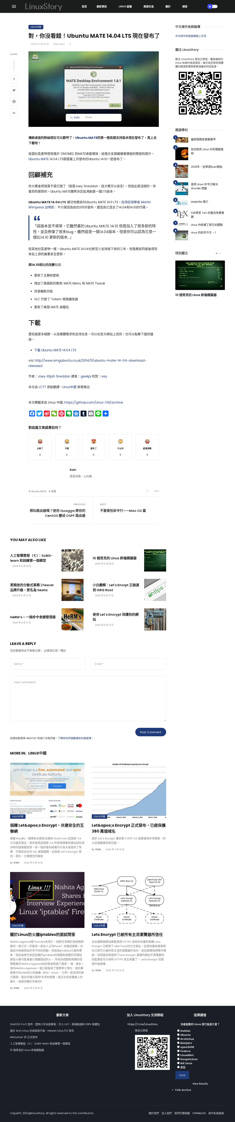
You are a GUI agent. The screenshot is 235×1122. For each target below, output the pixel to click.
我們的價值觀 (182, 1113)
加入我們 (167, 1113)
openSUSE (187, 1047)
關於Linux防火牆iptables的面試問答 (42, 934)
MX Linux (186, 1063)
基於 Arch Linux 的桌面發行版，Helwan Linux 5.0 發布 (42, 1031)
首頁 (84, 6)
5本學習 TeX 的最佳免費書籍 (207, 215)
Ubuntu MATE (86, 138)
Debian (185, 1031)
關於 (168, 6)
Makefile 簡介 (199, 202)
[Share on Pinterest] (14, 102)
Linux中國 (35, 27)
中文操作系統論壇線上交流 (190, 36)
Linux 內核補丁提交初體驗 (207, 225)
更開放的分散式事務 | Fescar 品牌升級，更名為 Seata (32, 587)
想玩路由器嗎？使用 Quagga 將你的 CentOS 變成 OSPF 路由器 (57, 513)
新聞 (53, 491)
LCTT (42, 387)
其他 (182, 1067)
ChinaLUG (199, 1113)
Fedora (185, 1051)
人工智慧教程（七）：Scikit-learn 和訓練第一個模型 (31, 558)
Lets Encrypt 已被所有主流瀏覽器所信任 (127, 934)
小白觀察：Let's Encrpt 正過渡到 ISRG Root (116, 587)
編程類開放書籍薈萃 (203, 139)
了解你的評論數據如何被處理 (74, 738)
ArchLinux (187, 1039)
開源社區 (149, 6)
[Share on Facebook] (14, 79)
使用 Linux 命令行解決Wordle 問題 (204, 186)
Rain (77, 117)
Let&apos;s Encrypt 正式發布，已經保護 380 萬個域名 (129, 828)
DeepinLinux (189, 1059)
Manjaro (186, 1043)
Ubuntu (185, 1035)
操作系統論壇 (216, 1113)
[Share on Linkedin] (14, 113)
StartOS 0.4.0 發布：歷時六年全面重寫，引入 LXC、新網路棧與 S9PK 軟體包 (55, 1024)
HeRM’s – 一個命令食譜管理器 (33, 617)
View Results (200, 1084)
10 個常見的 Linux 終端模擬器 (115, 558)
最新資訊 (102, 6)
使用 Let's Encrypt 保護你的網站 (116, 617)
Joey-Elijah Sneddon (54, 376)
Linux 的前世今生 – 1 (203, 232)
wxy (104, 376)
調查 (184, 6)
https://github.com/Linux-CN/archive (93, 402)
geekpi (86, 376)
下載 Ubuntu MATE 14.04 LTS (55, 350)
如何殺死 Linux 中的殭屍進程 (207, 151)
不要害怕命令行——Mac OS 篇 (123, 510)
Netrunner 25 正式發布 (24, 1037)
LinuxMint (187, 1055)
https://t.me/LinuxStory (143, 1024)
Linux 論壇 (125, 6)
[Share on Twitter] (14, 90)
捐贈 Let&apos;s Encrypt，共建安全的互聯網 (47, 828)
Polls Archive (183, 1090)
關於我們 (154, 1113)
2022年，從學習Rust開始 (206, 167)
